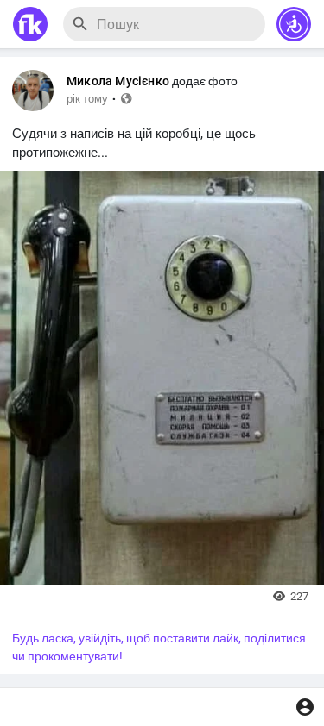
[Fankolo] (30, 24)
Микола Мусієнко (118, 81)
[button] (293, 24)
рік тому (87, 98)
